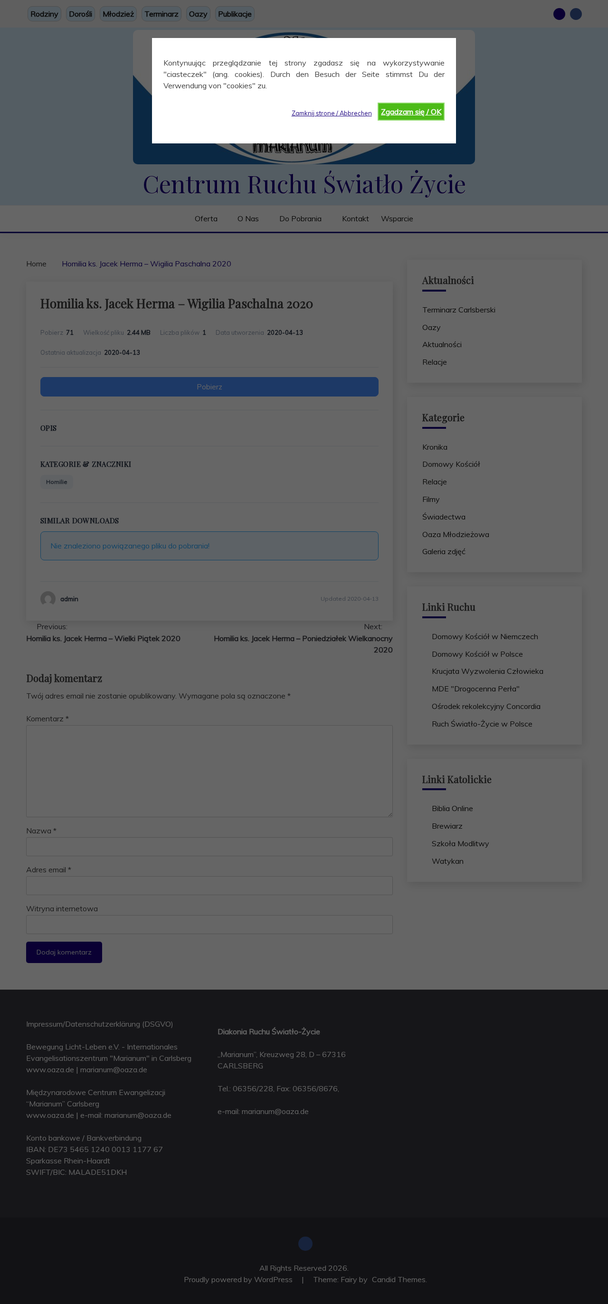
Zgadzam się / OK (411, 111)
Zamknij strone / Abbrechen (332, 113)
